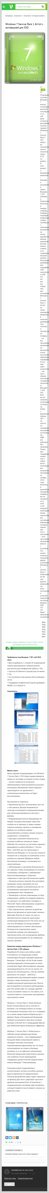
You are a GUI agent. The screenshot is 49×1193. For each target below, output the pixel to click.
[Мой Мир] (17, 1137)
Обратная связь (10, 1178)
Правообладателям (25, 1178)
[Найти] (42, 6)
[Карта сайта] (33, 1173)
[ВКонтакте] (6, 1137)
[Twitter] (10, 1137)
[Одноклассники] (13, 1137)
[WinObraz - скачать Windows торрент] (10, 6)
